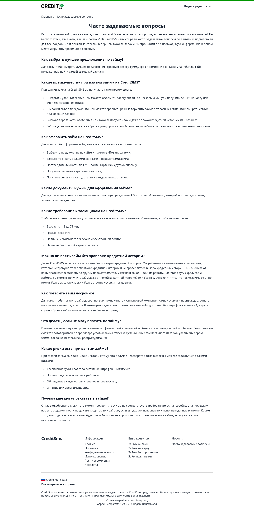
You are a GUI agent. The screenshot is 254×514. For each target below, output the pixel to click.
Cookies (90, 444)
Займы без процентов (143, 452)
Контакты (91, 465)
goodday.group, (139, 500)
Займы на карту (138, 448)
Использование (95, 456)
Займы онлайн (138, 444)
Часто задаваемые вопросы (74, 16)
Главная (46, 16)
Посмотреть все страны (58, 484)
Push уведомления (97, 460)
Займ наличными (140, 456)
